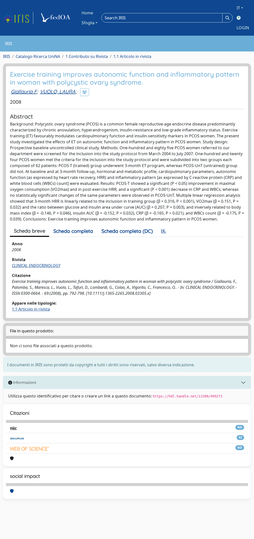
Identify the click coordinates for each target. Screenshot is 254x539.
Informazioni (24, 382)
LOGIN (243, 27)
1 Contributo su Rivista (86, 56)
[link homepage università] (56, 18)
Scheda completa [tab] (73, 231)
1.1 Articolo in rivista (132, 56)
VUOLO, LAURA (57, 91)
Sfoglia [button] (88, 22)
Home (87, 13)
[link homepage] (18, 18)
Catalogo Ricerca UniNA (38, 56)
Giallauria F (24, 91)
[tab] (163, 231)
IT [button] (238, 8)
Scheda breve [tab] (29, 231)
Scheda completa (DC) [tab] (127, 231)
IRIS (6, 56)
